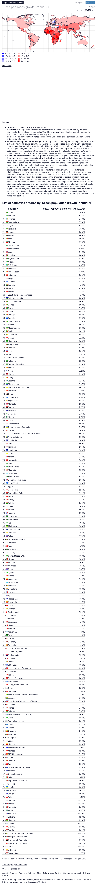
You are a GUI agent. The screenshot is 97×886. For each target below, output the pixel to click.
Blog (39, 873)
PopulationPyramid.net (13, 2)
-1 (82, 10)
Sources (6, 864)
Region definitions (19, 864)
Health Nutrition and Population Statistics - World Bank (34, 859)
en (19, 869)
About (5, 873)
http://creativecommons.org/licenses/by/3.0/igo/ (24, 882)
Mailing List (79, 2)
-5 (78, 10)
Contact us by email (72, 873)
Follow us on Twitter (52, 873)
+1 (93, 10)
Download (6, 65)
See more (90, 2)
